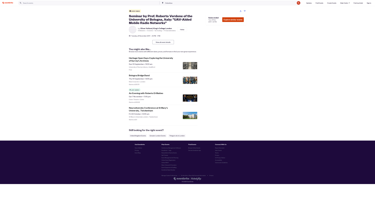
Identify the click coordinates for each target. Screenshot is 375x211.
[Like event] (244, 11)
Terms (217, 153)
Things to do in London (177, 136)
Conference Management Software (171, 148)
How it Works (138, 148)
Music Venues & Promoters (169, 165)
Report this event (219, 148)
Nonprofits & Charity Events (169, 153)
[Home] (7, 2)
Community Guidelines (221, 162)
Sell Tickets (165, 155)
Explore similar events (233, 19)
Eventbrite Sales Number (168, 170)
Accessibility (218, 160)
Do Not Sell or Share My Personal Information (193, 175)
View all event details (163, 42)
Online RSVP (165, 162)
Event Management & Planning (170, 158)
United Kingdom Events (138, 136)
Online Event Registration (168, 160)
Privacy (217, 155)
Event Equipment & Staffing (169, 167)
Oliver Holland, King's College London (156, 28)
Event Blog (138, 153)
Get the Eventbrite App (194, 150)
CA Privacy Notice (220, 158)
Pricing (137, 150)
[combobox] (230, 3)
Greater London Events (158, 136)
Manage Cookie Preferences (169, 175)
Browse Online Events (194, 148)
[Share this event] (241, 11)
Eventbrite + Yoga (166, 150)
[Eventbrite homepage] (187, 179)
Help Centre (218, 150)
